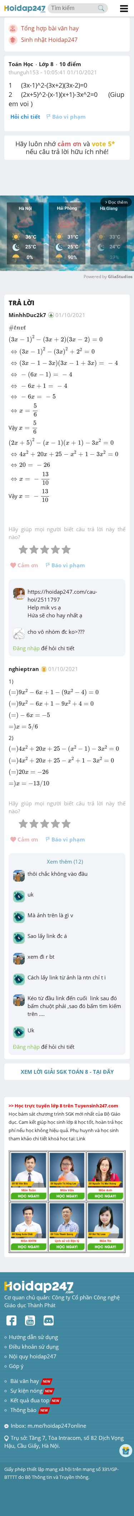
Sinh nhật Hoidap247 (49, 40)
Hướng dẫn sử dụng (33, 1336)
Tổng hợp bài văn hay (50, 28)
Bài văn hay (29, 1380)
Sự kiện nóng (31, 1390)
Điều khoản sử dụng (34, 1346)
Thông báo (29, 1409)
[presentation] (17, 328)
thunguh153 (24, 72)
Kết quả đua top (34, 1400)
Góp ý (16, 1365)
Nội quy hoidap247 (32, 1356)
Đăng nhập (26, 648)
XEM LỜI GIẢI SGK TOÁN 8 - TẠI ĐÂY (67, 1071)
